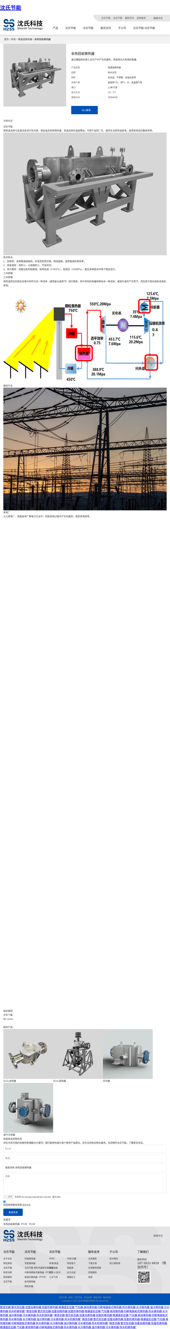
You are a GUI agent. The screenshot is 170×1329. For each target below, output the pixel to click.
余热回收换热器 (11, 1224)
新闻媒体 (7, 1277)
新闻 (71, 1297)
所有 (13, 39)
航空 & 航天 (55, 1272)
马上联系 (86, 110)
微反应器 (29, 1286)
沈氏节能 (10, 8)
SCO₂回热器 (59, 1081)
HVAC (52, 1258)
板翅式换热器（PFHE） (36, 1277)
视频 (90, 1277)
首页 (6, 39)
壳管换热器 (30, 1263)
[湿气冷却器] (28, 1108)
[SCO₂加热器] (28, 1054)
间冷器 (106, 1081)
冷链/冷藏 (71, 1258)
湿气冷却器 (9, 1134)
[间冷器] (128, 1054)
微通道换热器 (25, 39)
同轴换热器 (30, 1258)
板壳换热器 (30, 1281)
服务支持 (105, 28)
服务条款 (27, 1205)
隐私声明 (97, 1297)
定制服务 (141, 18)
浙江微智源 (114, 1263)
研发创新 (7, 1272)
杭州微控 (113, 1258)
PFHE (24, 1224)
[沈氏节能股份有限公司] (23, 25)
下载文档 (92, 1263)
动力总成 (71, 1272)
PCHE (32, 1224)
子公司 (122, 28)
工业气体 (53, 1277)
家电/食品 (53, 1263)
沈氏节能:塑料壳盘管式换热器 (39, 1267)
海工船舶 (53, 1267)
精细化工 (71, 1277)
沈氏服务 (92, 1258)
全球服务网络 (94, 1267)
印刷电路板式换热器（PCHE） (39, 1272)
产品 (55, 28)
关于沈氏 (7, 1258)
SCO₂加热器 (9, 1081)
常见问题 (88, 1297)
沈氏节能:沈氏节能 (144, 28)
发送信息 (13, 1212)
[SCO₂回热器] (78, 1054)
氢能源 (70, 1267)
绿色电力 (71, 1263)
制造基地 (7, 1263)
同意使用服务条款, (17, 1204)
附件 (10, 1197)
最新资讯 (129, 18)
